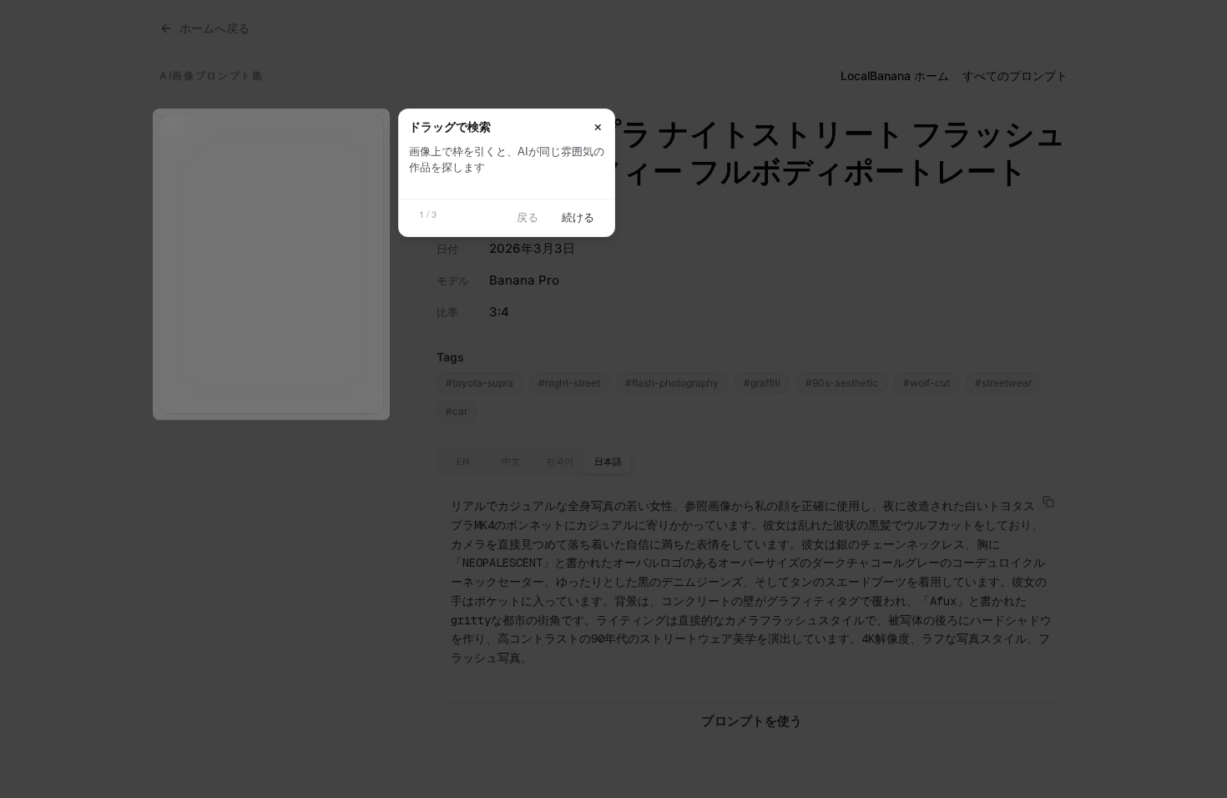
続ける (578, 217)
